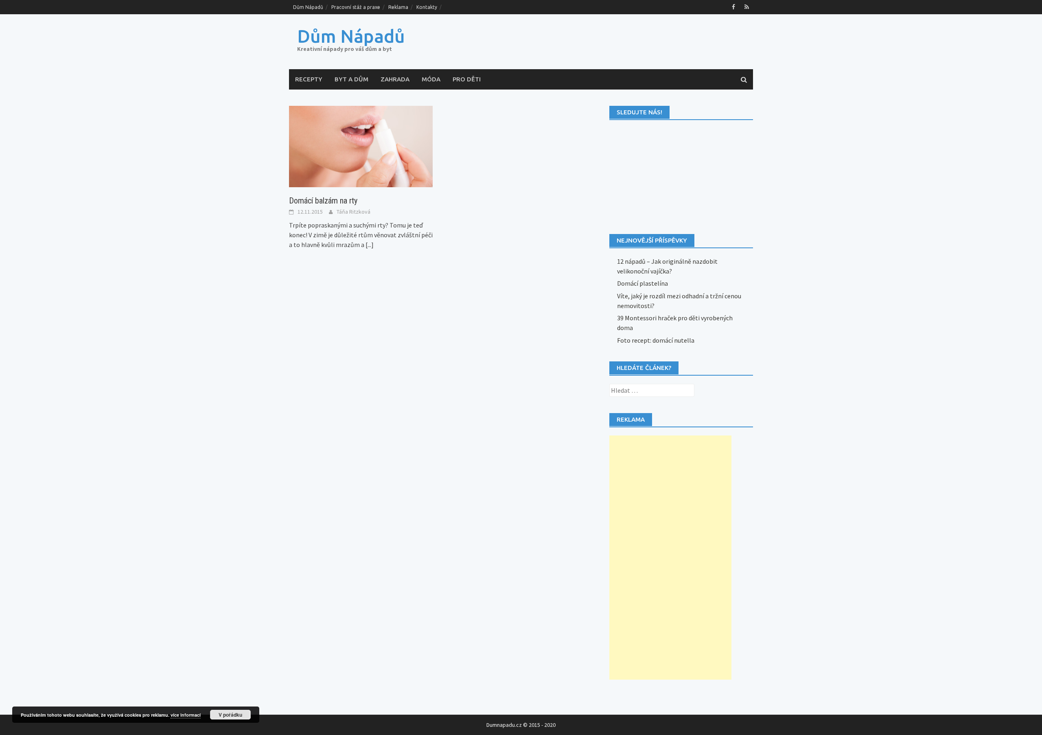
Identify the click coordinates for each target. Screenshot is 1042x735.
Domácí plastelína (642, 283)
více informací (186, 715)
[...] (370, 245)
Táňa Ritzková (353, 211)
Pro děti (467, 79)
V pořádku (230, 714)
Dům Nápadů (308, 7)
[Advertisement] (670, 557)
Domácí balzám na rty (323, 201)
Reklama (398, 7)
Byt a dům (351, 79)
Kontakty (426, 7)
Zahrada (395, 79)
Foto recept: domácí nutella (655, 340)
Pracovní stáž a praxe (355, 7)
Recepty (308, 79)
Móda (431, 79)
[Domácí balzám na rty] (361, 146)
